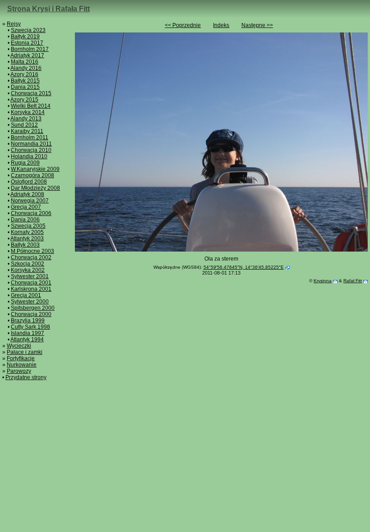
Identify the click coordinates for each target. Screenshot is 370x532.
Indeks (221, 25)
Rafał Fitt (352, 280)
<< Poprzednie (183, 25)
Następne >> (257, 25)
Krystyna (323, 280)
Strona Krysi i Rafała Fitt (48, 9)
